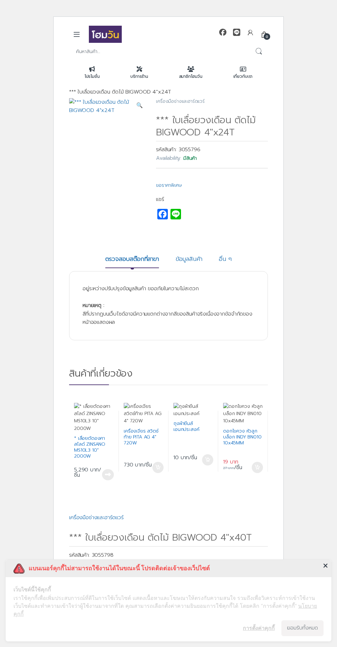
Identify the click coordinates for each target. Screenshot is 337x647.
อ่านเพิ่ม (108, 473)
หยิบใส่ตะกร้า (158, 466)
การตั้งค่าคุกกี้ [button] (259, 628)
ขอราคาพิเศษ (168, 185)
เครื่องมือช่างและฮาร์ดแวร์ (180, 101)
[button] (139, 105)
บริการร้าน (139, 76)
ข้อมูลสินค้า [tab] (189, 260)
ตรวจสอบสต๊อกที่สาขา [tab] (132, 260)
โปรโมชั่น (92, 76)
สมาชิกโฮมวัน (190, 76)
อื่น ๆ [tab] (225, 260)
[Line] (236, 32)
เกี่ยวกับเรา (243, 76)
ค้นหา (258, 51)
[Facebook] (222, 32)
